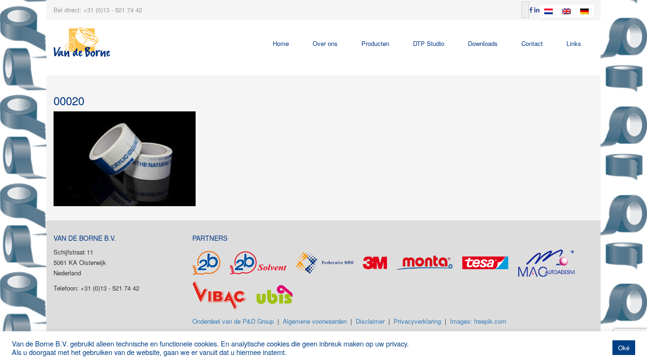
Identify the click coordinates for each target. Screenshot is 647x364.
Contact (532, 43)
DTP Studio (428, 43)
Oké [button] (623, 347)
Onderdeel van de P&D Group (233, 321)
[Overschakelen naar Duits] (584, 11)
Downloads (483, 43)
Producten (375, 43)
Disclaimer (370, 321)
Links (573, 43)
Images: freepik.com (478, 321)
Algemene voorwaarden (315, 321)
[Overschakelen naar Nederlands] (548, 11)
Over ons (325, 43)
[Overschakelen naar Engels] (566, 11)
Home (281, 43)
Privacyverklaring (417, 321)
